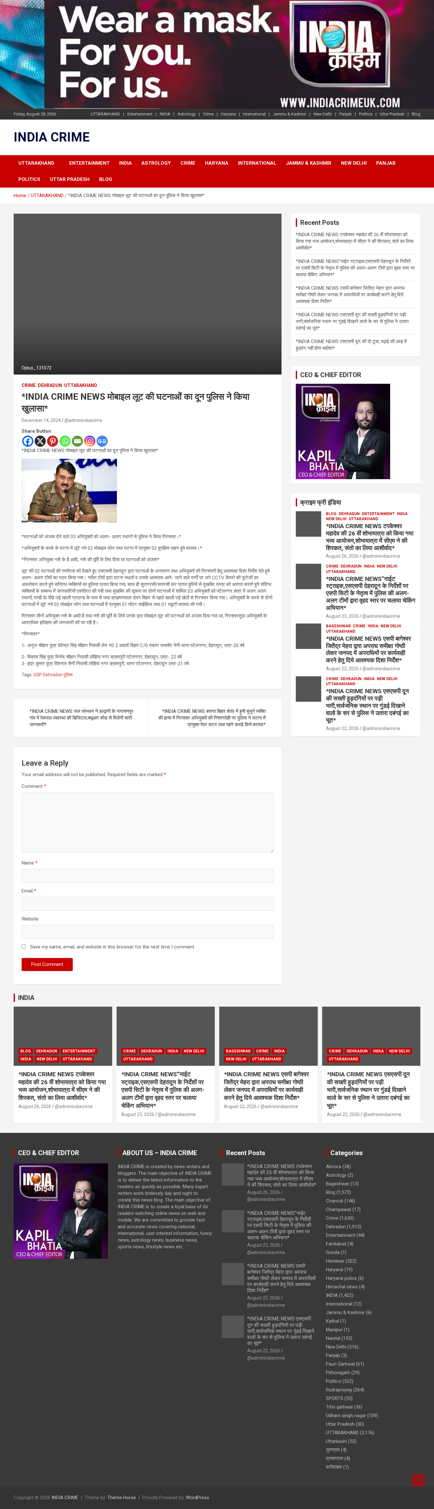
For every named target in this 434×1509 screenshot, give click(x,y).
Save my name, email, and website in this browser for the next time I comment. (112, 947)
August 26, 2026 (342, 556)
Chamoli (334, 1201)
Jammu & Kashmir (289, 114)
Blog (416, 114)
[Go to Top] (418, 1480)
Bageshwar (338, 626)
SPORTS (334, 1398)
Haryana (228, 114)
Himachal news (342, 1287)
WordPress (197, 1497)
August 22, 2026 (342, 668)
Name (29, 863)
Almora (333, 1166)
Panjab (345, 114)
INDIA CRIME (52, 137)
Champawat (338, 1209)
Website (30, 919)
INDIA (165, 114)
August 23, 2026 (342, 616)
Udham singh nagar (346, 1415)
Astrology (187, 114)
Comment (34, 786)
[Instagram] (89, 441)
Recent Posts (245, 1153)
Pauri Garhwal (340, 1364)
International (254, 114)
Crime (208, 114)
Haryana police (341, 1278)
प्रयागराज (334, 1458)
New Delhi (323, 114)
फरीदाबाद (334, 1467)
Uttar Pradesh (392, 114)
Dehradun (50, 385)
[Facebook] (27, 441)
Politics (365, 114)
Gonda (333, 1252)
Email (29, 891)
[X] (40, 441)
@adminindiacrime (83, 420)
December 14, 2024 (41, 420)
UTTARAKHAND (105, 114)
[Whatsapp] (65, 441)
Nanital (333, 1338)
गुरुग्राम (333, 1450)
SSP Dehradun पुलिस (52, 674)
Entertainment (140, 114)
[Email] (77, 441)
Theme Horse (121, 1497)
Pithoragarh (338, 1372)
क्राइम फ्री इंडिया (320, 502)
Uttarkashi (336, 1441)
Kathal (332, 1321)
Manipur (334, 1330)
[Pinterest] (52, 441)
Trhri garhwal (339, 1407)
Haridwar (335, 1261)
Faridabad (336, 1244)
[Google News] (102, 441)
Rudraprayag (339, 1390)
